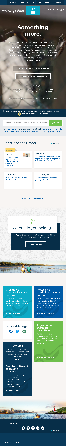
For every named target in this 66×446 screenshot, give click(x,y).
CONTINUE (18, 360)
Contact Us (13, 423)
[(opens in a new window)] (11, 331)
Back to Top (58, 143)
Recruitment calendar (50, 90)
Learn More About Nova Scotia (34, 76)
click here (11, 129)
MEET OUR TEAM (14, 391)
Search (56, 123)
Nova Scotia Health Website (22, 2)
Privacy (18, 442)
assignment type (52, 131)
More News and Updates (34, 198)
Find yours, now (33, 60)
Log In (61, 11)
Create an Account (56, 9)
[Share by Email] (24, 331)
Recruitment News (18, 90)
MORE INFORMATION (46, 313)
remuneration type (29, 131)
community (48, 129)
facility (58, 129)
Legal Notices (7, 442)
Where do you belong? (34, 90)
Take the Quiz (36, 244)
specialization (12, 131)
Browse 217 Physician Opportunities (34, 68)
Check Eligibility (15, 313)
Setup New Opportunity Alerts (35, 114)
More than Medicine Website (51, 2)
